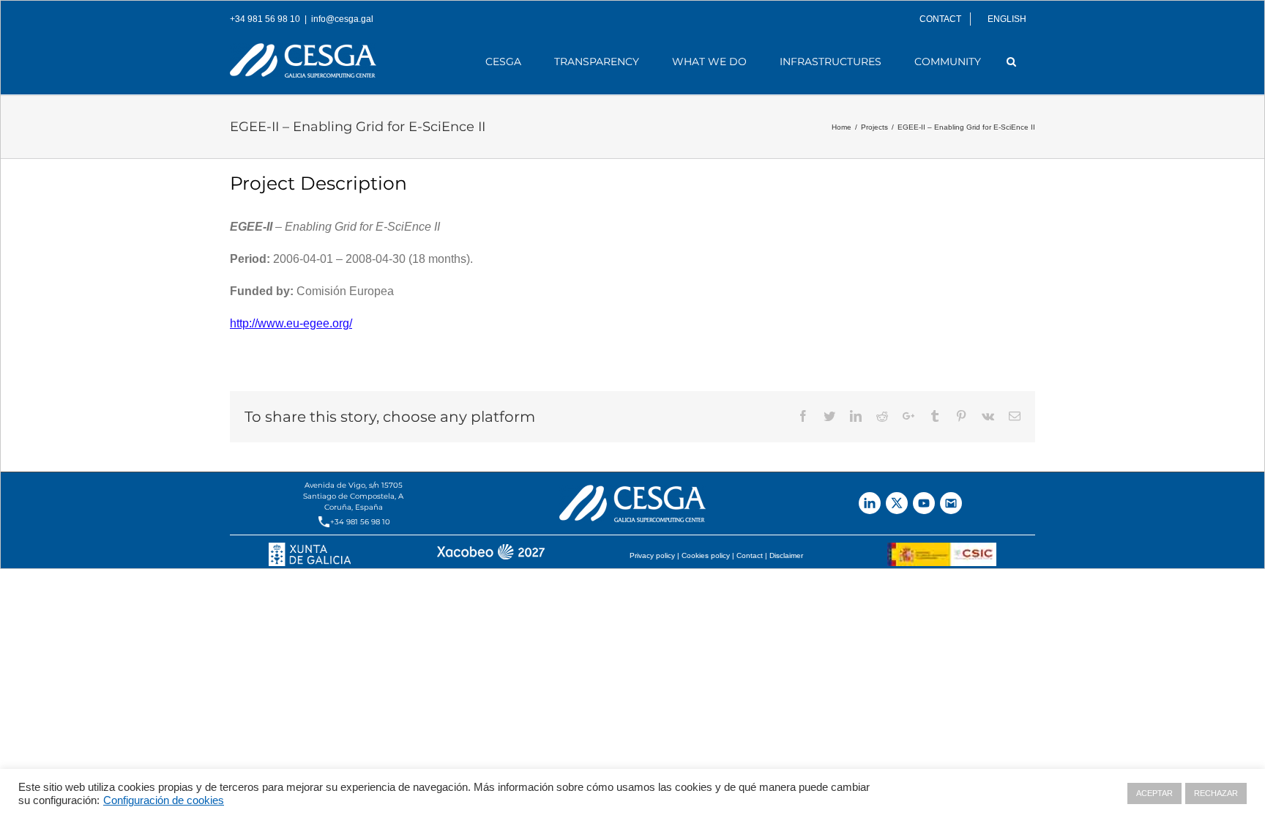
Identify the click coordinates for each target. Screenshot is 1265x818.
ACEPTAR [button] (1154, 793)
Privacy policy (652, 555)
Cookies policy (706, 555)
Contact (749, 555)
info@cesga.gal (342, 19)
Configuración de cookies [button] (163, 800)
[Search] (1012, 61)
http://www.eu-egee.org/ (291, 323)
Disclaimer (786, 555)
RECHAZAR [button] (1216, 793)
